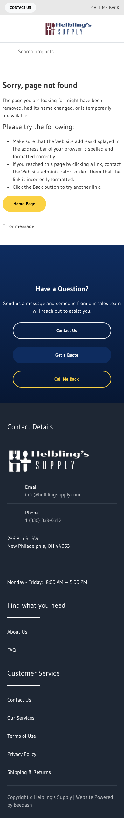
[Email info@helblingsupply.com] (59, 7)
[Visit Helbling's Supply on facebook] (10, 564)
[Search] (9, 51)
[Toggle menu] (9, 28)
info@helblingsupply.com (52, 494)
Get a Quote (66, 355)
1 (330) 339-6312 (43, 520)
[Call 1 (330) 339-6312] (72, 7)
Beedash (23, 805)
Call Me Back (105, 7)
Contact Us (20, 7)
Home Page (24, 203)
